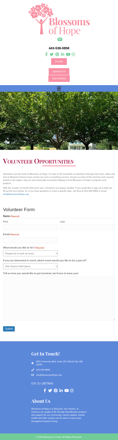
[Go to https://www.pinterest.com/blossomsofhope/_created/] (57, 54)
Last (62, 221)
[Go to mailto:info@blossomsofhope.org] (60, 40)
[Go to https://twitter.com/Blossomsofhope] (52, 54)
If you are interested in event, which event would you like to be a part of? (45, 260)
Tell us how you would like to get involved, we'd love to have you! (41, 273)
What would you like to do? (23, 247)
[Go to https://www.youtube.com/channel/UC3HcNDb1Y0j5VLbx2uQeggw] (68, 54)
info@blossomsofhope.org (16, 194)
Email (11, 234)
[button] (59, 61)
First (5, 221)
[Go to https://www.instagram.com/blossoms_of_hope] (73, 54)
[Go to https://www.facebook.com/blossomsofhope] (46, 54)
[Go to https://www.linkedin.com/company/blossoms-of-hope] (62, 54)
